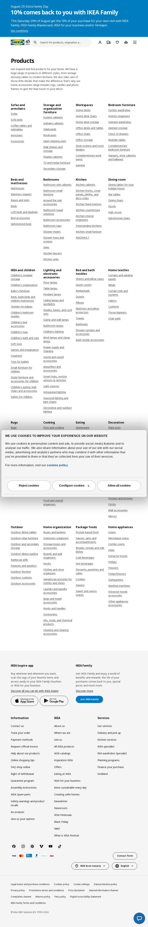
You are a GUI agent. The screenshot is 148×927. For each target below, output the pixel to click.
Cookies (80, 579)
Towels (80, 318)
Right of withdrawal (22, 774)
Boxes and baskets (54, 532)
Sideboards (49, 129)
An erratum (17, 812)
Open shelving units (54, 141)
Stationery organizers (56, 538)
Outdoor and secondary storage (25, 546)
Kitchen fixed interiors (88, 204)
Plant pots (114, 427)
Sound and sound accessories (53, 358)
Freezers (113, 568)
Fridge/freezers (117, 574)
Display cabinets (52, 156)
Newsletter (60, 801)
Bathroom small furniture (52, 192)
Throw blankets (117, 312)
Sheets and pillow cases (90, 279)
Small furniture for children (21, 369)
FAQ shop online (20, 767)
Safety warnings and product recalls (28, 803)
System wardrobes (119, 110)
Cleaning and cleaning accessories (56, 631)
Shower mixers (52, 231)
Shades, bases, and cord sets (57, 311)
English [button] (125, 865)
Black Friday (61, 821)
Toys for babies (20, 361)
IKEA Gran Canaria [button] (90, 865)
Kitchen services (106, 739)
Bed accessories (20, 218)
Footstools (17, 141)
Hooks (47, 563)
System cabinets (53, 117)
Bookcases (49, 135)
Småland (102, 774)
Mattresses (17, 188)
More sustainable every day (70, 787)
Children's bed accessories (19, 324)
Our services (104, 726)
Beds (14, 206)
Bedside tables (117, 140)
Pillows (80, 302)
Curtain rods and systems (118, 292)
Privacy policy (18, 890)
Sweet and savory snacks (86, 593)
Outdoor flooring (21, 571)
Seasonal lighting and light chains (55, 400)
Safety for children (21, 396)
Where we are (62, 733)
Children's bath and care (25, 338)
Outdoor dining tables (23, 532)
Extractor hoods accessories (117, 593)
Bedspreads (83, 290)
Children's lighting (53, 331)
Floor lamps (50, 282)
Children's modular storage (21, 277)
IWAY (57, 828)
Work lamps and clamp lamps (56, 339)
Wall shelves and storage (53, 149)
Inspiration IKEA (63, 760)
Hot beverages (84, 563)
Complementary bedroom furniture (119, 147)
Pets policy (60, 896)
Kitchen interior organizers (85, 217)
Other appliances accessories (118, 603)
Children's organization (24, 285)
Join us (58, 739)
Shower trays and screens (53, 239)
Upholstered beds (21, 224)
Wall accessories (118, 510)
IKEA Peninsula (62, 815)
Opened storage (117, 128)
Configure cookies (71, 485)
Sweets (80, 585)
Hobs (111, 550)
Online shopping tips (23, 760)
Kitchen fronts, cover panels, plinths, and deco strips (88, 194)
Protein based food (87, 532)
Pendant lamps (52, 294)
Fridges (112, 562)
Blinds (111, 285)
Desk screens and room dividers (90, 147)
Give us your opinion (23, 819)
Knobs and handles (54, 608)
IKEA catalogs (62, 753)
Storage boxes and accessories (54, 546)
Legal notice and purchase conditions (30, 884)
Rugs (14, 427)
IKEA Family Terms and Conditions (28, 902)
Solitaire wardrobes (119, 122)
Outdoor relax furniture (24, 538)
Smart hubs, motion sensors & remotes (55, 378)
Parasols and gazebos (24, 565)
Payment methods (22, 739)
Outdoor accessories (23, 583)
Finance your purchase (110, 767)
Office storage (84, 140)
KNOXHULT (82, 237)
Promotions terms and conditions (46, 890)
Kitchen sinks (51, 259)
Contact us (17, 726)
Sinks (46, 247)
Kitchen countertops (88, 210)
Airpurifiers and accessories (52, 368)
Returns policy (43, 896)
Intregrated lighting (54, 392)
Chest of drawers (118, 134)
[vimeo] (41, 846)
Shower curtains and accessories (88, 332)
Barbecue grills (19, 559)
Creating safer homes (67, 794)
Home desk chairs (86, 116)
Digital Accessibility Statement (85, 896)
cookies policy (57, 465)
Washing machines (119, 585)
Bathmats (82, 324)
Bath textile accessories (90, 340)
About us (59, 726)
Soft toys (16, 344)
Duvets (80, 296)
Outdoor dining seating (24, 554)
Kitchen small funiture (88, 231)
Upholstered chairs (119, 218)
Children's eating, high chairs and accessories (24, 389)
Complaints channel (21, 896)
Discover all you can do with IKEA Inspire (34, 691)
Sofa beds (17, 119)
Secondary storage (54, 168)
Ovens (112, 532)
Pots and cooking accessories (53, 429)
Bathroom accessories (56, 219)
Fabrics (112, 300)
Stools (112, 206)
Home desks (83, 110)
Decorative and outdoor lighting (57, 409)
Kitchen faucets (52, 253)
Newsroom (60, 808)
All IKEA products (64, 746)
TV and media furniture (56, 162)
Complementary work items (88, 157)
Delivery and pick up (109, 733)
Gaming (80, 165)
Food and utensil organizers (53, 502)
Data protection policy (105, 884)
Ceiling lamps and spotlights (53, 302)
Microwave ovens (118, 538)
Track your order (20, 733)
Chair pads (114, 318)
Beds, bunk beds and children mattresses (23, 298)
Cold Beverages (85, 557)
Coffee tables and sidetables (21, 127)
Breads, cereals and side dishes (90, 549)
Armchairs (17, 135)
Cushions (113, 306)
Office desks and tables (89, 128)
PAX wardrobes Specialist (112, 753)
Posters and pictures (120, 498)
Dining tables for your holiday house (121, 186)
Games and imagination (25, 349)
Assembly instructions (24, 787)
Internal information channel (103, 890)
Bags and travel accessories (52, 600)
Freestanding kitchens (89, 225)
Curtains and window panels (120, 277)
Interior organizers (119, 116)
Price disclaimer (76, 890)
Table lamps (50, 288)
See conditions (19, 30)
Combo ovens (116, 544)
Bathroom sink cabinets (57, 184)
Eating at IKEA (62, 774)
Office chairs (83, 134)
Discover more (84, 691)
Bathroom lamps (53, 325)
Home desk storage (87, 122)
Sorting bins (50, 614)
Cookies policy (61, 884)
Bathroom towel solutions (53, 212)
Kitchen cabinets (85, 184)
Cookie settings (81, 884)
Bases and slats (20, 200)
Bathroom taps (52, 225)
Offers (58, 767)
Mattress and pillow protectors (87, 310)
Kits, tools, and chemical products (57, 622)
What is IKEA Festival (66, 835)
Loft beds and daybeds (24, 212)
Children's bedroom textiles (22, 314)
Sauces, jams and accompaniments (86, 540)
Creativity (16, 355)
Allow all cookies (119, 485)
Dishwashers (115, 579)
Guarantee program (22, 780)
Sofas (14, 113)
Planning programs (108, 760)
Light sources (51, 386)
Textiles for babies (21, 306)
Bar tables (114, 194)
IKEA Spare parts (21, 794)
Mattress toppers (21, 194)
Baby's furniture (20, 291)
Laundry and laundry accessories (55, 590)
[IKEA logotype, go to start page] (17, 42)
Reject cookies (29, 485)
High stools (115, 212)
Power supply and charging (53, 349)
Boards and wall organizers (52, 555)
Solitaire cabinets (53, 123)
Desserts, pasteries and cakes (90, 571)
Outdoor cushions (21, 577)
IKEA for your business (67, 780)
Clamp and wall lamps (56, 319)
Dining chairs (115, 200)
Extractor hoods (117, 556)
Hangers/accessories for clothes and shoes (57, 581)
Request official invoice (24, 746)
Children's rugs (19, 332)
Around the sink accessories (52, 202)
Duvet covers (84, 284)
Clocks (112, 504)
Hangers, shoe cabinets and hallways (122, 157)
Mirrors (112, 516)
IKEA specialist (105, 746)
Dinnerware (82, 427)
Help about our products (25, 753)
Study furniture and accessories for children (24, 379)
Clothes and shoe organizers (53, 571)
